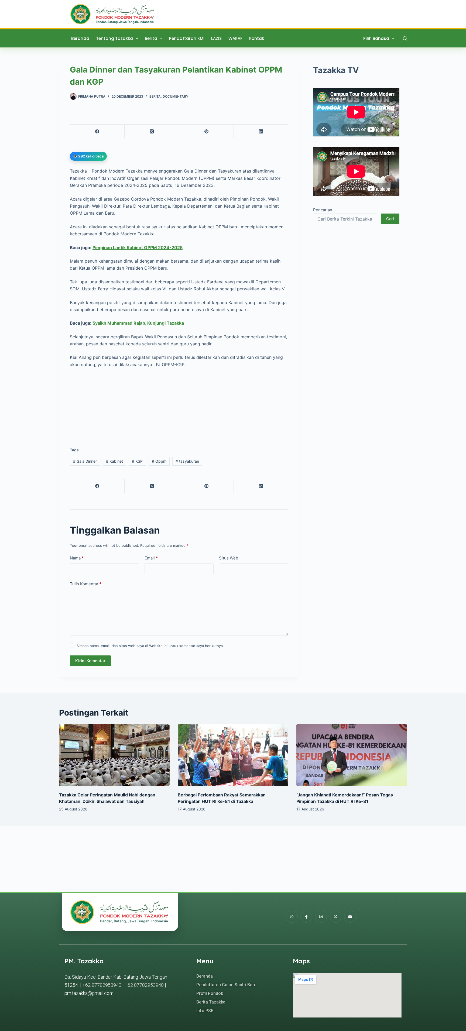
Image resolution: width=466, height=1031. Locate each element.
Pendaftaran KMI (186, 38)
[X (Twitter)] (152, 131)
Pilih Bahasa (376, 38)
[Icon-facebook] (306, 917)
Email (151, 558)
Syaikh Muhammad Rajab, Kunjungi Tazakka (138, 323)
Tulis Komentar (85, 583)
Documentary (175, 96)
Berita (151, 38)
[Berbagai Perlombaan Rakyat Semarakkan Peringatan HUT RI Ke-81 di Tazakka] (233, 755)
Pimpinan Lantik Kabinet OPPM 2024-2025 (137, 247)
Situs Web (228, 558)
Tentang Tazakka (114, 38)
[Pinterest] (206, 131)
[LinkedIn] (261, 131)
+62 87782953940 (101, 985)
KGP (137, 461)
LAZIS (216, 38)
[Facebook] (97, 131)
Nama (77, 558)
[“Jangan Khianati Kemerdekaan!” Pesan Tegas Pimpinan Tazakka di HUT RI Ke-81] (351, 755)
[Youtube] (350, 917)
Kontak (256, 38)
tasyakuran (187, 461)
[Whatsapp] (292, 917)
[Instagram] (321, 917)
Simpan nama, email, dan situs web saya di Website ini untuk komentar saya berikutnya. (150, 646)
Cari (390, 218)
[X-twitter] (335, 917)
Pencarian (322, 210)
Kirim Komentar (90, 660)
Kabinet (114, 461)
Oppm (159, 461)
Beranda (80, 38)
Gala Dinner (85, 461)
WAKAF (235, 38)
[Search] (405, 38)
